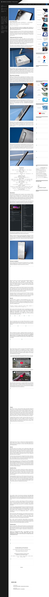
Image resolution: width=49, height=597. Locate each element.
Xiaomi (45, 177)
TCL (45, 176)
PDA (42, 174)
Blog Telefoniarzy (12, 21)
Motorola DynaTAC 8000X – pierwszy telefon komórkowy (21, 586)
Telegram (6, 21)
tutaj (25, 306)
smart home (37, 176)
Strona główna (25, 4)
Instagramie (2, 23)
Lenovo (37, 171)
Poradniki (45, 174)
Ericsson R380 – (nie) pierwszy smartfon (21, 551)
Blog (33, 4)
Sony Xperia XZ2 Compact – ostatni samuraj (21, 548)
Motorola (40, 172)
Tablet (44, 176)
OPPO (40, 174)
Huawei (40, 170)
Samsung (40, 175)
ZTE (36, 178)
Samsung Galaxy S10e (20, 32)
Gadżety (37, 169)
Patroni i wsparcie (37, 4)
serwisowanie (44, 175)
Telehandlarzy (2, 32)
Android (43, 167)
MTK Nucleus (43, 172)
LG (38, 171)
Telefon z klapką (37, 177)
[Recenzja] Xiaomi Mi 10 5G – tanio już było (19, 588)
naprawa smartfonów (39, 173)
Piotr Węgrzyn (16, 25)
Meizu (40, 171)
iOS (43, 170)
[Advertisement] (21, 575)
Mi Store (45, 171)
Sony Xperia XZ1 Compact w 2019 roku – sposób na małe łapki (21, 549)
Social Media (29, 4)
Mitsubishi (37, 172)
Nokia (45, 173)
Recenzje (16, 21)
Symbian (42, 176)
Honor (37, 170)
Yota (47, 177)
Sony (40, 176)
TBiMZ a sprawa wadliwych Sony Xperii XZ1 (21, 550)
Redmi (37, 175)
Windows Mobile (41, 177)
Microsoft (42, 171)
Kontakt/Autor (43, 4)
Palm (41, 174)
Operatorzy (37, 174)
